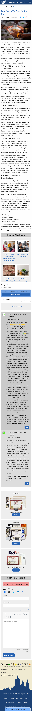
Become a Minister (8, 694)
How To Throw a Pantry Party (23, 280)
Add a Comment (17, 307)
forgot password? (24, 610)
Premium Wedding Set (16, 541)
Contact (19, 702)
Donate (25, 702)
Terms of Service (10, 702)
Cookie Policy (24, 698)
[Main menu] (30, 2)
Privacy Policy (14, 698)
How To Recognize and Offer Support (9, 280)
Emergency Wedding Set (16, 567)
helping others (7, 287)
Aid (8, 285)
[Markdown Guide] (10, 616)
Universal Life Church (17, 2)
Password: (6, 603)
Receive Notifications (16, 294)
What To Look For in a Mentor (23, 256)
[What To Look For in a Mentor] (22, 246)
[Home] (3, 2)
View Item (16, 514)
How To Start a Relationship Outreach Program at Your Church (9, 258)
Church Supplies (20, 694)
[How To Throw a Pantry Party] (22, 270)
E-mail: (5, 596)
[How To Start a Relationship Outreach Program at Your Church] (9, 246)
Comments (13, 17)
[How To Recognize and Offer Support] (9, 270)
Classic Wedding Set (16, 512)
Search (6, 698)
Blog (28, 694)
